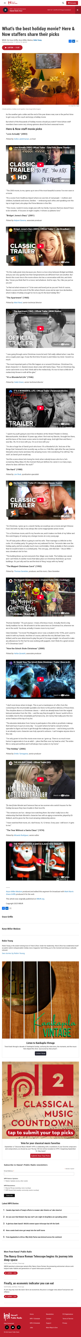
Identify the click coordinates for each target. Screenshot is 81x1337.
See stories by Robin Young (13, 953)
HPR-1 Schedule (35, 1318)
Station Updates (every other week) (16, 1181)
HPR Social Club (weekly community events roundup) (22, 1190)
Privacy (65, 1323)
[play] (5, 10)
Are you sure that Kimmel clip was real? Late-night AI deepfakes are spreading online (36, 1217)
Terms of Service (68, 1318)
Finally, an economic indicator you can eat (29, 1283)
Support (48, 1323)
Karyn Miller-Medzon (14, 891)
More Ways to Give (52, 1327)
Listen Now (40, 1053)
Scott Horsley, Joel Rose (10, 1287)
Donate (73, 3)
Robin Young (37, 40)
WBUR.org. (40, 899)
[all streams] (78, 10)
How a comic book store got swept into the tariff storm (25, 1230)
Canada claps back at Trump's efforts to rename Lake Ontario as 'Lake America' (34, 1210)
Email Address (9, 1171)
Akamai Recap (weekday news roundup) (18, 1188)
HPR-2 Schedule (35, 1323)
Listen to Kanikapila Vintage (40, 1042)
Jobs (31, 1327)
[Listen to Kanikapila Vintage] (40, 1000)
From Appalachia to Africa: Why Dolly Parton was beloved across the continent (34, 1237)
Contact (48, 1318)
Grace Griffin (11, 894)
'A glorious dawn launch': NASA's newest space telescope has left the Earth (32, 1224)
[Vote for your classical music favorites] (40, 1100)
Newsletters (50, 1314)
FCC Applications (68, 1314)
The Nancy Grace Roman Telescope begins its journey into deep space (38, 1258)
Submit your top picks (40, 1156)
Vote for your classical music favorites (40, 1143)
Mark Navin (68, 891)
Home (32, 1314)
